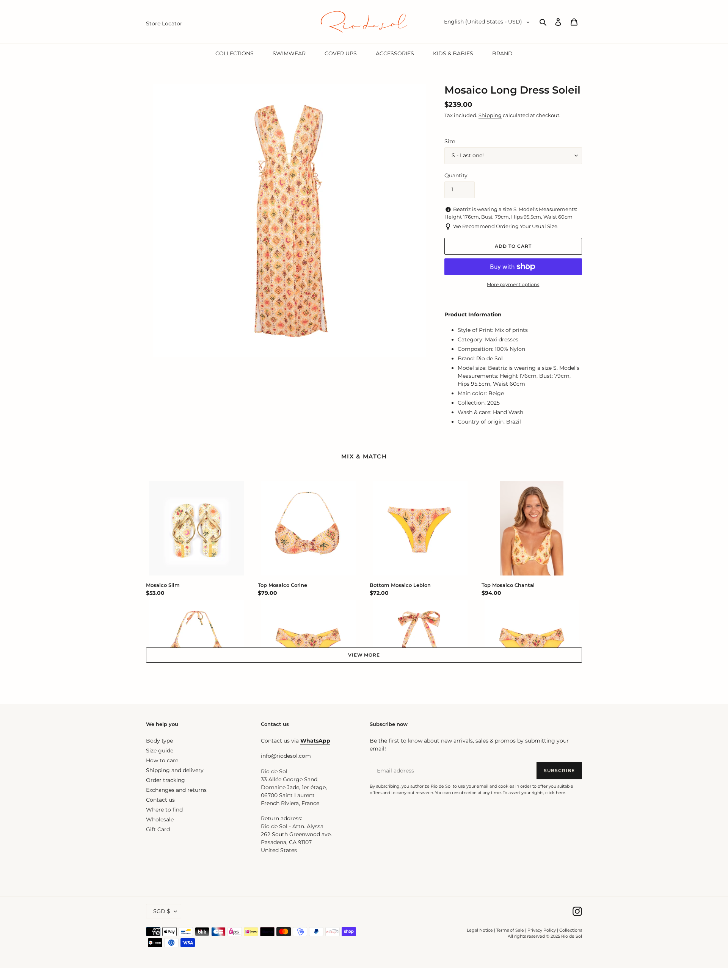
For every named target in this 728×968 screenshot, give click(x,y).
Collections (570, 930)
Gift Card (158, 829)
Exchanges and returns (176, 790)
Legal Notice (480, 930)
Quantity (456, 175)
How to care (162, 760)
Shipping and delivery (175, 770)
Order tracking (165, 780)
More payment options (513, 284)
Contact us (160, 799)
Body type (159, 740)
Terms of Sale (510, 930)
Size (449, 141)
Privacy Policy (542, 930)
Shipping (490, 115)
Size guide (159, 750)
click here (555, 792)
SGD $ (161, 911)
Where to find (164, 809)
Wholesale (160, 819)
